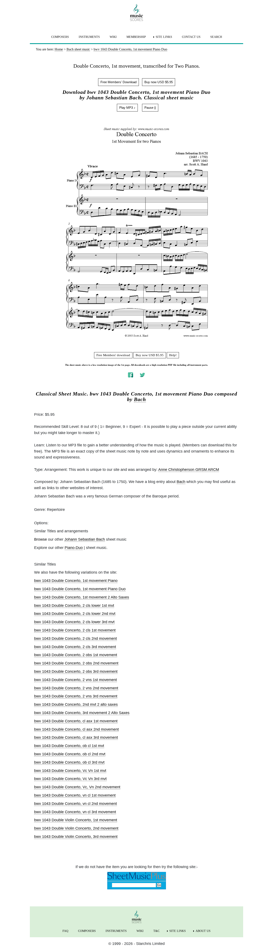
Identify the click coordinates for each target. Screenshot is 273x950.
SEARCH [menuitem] (216, 37)
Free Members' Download (118, 82)
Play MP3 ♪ (127, 107)
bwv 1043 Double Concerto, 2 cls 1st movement (75, 630)
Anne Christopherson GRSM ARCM (188, 469)
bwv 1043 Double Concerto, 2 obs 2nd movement (76, 663)
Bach (140, 399)
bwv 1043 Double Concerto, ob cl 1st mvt (69, 746)
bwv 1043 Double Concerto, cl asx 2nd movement (76, 729)
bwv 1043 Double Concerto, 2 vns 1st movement (75, 680)
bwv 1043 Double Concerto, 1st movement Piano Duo (80, 589)
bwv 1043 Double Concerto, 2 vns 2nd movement (76, 688)
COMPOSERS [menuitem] (60, 37)
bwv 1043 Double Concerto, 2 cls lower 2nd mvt (74, 613)
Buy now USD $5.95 (158, 82)
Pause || (150, 107)
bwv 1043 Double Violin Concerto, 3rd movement (76, 836)
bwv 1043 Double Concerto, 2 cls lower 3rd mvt (74, 622)
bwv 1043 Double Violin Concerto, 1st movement (75, 820)
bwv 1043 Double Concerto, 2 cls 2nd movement (75, 638)
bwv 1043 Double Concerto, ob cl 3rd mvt (69, 762)
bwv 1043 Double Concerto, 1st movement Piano (76, 581)
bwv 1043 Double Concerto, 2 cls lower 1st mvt (74, 605)
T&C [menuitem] (156, 931)
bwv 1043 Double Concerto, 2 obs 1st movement (75, 655)
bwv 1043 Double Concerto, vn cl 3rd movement (75, 812)
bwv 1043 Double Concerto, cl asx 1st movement (76, 721)
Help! (173, 355)
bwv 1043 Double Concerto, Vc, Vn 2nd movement (77, 787)
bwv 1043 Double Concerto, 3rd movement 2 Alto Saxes (81, 713)
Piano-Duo (74, 548)
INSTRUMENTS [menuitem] (89, 37)
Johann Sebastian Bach (84, 539)
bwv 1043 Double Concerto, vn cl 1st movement (75, 795)
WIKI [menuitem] (113, 37)
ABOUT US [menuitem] (203, 931)
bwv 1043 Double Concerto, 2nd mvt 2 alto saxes (76, 704)
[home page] (136, 12)
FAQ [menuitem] (65, 931)
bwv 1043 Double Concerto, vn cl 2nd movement (75, 803)
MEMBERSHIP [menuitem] (136, 37)
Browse (40, 539)
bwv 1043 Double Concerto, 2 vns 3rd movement (75, 696)
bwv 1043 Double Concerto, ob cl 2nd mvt (69, 754)
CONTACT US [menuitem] (191, 37)
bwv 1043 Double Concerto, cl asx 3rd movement (76, 737)
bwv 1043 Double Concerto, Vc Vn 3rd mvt (70, 779)
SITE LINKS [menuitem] (164, 37)
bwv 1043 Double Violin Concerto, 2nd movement (76, 828)
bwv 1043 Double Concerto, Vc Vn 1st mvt (70, 771)
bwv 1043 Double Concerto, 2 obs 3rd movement (76, 671)
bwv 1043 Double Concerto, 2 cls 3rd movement (75, 647)
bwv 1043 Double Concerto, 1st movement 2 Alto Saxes (81, 597)
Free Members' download (113, 355)
